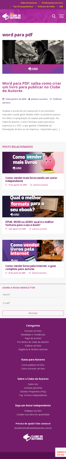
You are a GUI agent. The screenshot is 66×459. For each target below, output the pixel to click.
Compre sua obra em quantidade (33, 414)
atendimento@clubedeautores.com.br (33, 428)
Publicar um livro (33, 346)
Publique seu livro (33, 411)
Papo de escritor (33, 338)
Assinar (33, 313)
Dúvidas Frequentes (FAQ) (33, 392)
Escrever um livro (33, 331)
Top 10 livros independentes (33, 395)
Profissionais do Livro (52, 3)
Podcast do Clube (46, 6)
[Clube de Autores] (33, 436)
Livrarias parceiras (33, 388)
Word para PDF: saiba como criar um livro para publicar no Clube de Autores (31, 87)
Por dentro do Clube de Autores (33, 342)
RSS (61, 6)
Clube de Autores (28, 3)
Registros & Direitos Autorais (33, 349)
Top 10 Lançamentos (23, 6)
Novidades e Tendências (33, 335)
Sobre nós (33, 384)
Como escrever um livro (33, 369)
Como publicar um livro (33, 365)
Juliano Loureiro (39, 99)
